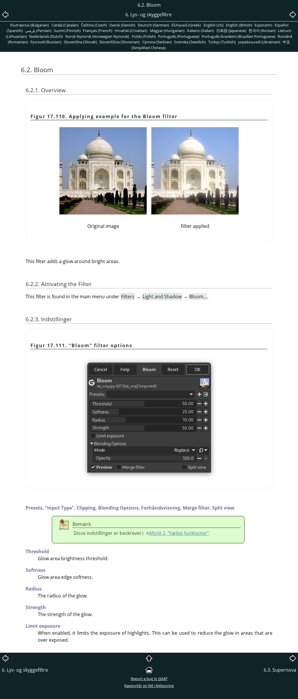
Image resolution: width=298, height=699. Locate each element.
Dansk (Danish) (122, 25)
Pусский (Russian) (45, 42)
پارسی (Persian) (38, 30)
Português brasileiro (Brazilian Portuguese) (238, 36)
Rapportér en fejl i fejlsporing (149, 685)
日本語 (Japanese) (231, 30)
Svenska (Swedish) (190, 42)
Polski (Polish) (144, 36)
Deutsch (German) (153, 25)
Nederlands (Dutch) (46, 36)
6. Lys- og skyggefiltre (25, 670)
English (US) (213, 25)
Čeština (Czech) (94, 25)
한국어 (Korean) (262, 30)
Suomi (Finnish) (67, 30)
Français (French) (97, 30)
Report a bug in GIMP (149, 678)
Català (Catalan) (65, 25)
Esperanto (263, 25)
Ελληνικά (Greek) (186, 25)
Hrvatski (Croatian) (131, 30)
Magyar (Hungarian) (167, 30)
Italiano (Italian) (200, 30)
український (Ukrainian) (259, 42)
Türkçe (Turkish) (222, 42)
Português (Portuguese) (178, 36)
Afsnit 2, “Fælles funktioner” (179, 533)
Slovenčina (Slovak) (80, 42)
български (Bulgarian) (29, 25)
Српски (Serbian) (157, 42)
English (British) (239, 25)
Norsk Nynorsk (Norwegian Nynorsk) (97, 36)
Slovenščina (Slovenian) (119, 42)
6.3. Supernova (280, 670)
